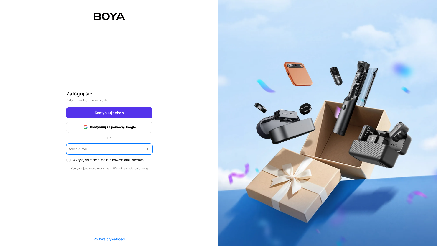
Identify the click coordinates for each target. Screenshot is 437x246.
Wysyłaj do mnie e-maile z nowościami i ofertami (108, 160)
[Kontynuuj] (147, 149)
